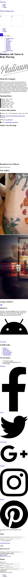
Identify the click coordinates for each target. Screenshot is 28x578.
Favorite (8, 42)
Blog (4, 5)
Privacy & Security (7, 352)
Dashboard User (10, 38)
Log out (5, 51)
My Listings (9, 41)
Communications (7, 354)
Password (2, 539)
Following (8, 47)
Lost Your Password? (5, 543)
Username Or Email (4, 537)
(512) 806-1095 (8, 119)
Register (5, 576)
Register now (3, 570)
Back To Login (3, 555)
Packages (8, 43)
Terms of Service (7, 353)
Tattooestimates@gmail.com (11, 122)
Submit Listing (9, 50)
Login (4, 574)
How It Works (6, 350)
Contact (5, 7)
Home (4, 4)
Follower (8, 49)
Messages (8, 46)
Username (2, 563)
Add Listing (3, 2)
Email (1, 565)
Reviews (8, 45)
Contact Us (5, 349)
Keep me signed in (6, 540)
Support (5, 348)
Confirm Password (4, 569)
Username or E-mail (4, 552)
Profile (7, 39)
